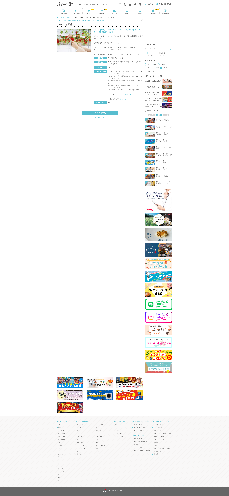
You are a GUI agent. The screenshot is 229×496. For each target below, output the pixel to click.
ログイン (151, 4)
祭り (78, 430)
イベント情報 (82, 421)
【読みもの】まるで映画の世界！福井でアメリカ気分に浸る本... (164, 176)
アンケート (137, 444)
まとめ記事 (61, 430)
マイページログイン (139, 430)
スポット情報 (119, 421)
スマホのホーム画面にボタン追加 (162, 433)
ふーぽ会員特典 (138, 424)
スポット (63, 13)
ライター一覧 (157, 430)
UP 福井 (127, 13)
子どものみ (99, 436)
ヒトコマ (60, 475)
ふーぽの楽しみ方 (158, 427)
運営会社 (156, 454)
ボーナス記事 (165, 13)
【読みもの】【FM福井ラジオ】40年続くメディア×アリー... (163, 169)
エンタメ (60, 448)
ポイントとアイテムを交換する (142, 450)
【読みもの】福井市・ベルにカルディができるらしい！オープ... (164, 127)
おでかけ (60, 454)
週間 (158, 115)
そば (59, 424)
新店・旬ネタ (61, 436)
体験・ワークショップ (83, 448)
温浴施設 (117, 430)
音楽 (78, 439)
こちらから (127, 94)
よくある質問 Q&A (159, 436)
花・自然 (79, 454)
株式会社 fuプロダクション (118, 491)
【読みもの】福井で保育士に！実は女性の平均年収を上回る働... (164, 134)
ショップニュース (100, 445)
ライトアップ (99, 424)
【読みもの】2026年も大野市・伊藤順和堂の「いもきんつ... (163, 183)
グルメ (89, 13)
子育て (140, 13)
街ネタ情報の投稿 (138, 438)
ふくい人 (60, 463)
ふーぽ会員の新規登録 (140, 427)
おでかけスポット (119, 433)
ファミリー (99, 433)
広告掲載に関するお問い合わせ (162, 448)
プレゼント (153, 13)
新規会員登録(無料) (165, 4)
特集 (59, 427)
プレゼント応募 (65, 17)
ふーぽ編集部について (161, 421)
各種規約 (156, 442)
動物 (97, 448)
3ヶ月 (166, 115)
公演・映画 (80, 442)
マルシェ (79, 436)
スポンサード (99, 451)
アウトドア (80, 451)
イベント (76, 13)
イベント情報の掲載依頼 (140, 441)
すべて (151, 53)
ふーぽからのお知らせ (159, 424)
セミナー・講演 (81, 445)
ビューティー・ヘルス (121, 427)
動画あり (114, 13)
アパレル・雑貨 (119, 436)
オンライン (80, 424)
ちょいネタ (61, 472)
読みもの (101, 13)
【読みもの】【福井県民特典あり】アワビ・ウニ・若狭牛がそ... (164, 155)
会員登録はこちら (100, 117)
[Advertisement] (158, 30)
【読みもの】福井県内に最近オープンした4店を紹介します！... (164, 120)
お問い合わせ (157, 451)
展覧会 (79, 427)
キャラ (98, 427)
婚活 (97, 442)
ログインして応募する (100, 113)
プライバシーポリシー (159, 439)
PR (59, 480)
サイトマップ (157, 445)
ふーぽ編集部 (61, 439)
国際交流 (98, 430)
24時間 (151, 115)
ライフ (60, 451)
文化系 (60, 445)
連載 (59, 478)
